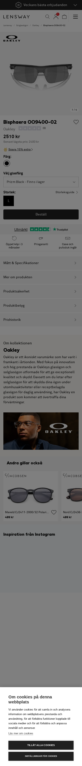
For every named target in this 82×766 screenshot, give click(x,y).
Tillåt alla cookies (41, 745)
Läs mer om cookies (20, 733)
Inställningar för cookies (41, 756)
